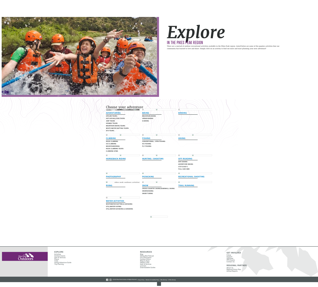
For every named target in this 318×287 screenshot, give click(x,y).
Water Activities (115, 201)
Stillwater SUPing (113, 206)
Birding (182, 113)
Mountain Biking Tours (115, 126)
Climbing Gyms (112, 151)
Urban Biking (147, 118)
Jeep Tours (110, 121)
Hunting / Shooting (153, 158)
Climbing (111, 138)
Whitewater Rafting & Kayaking (119, 204)
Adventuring (113, 113)
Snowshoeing (147, 191)
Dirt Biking (182, 162)
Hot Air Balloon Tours (115, 118)
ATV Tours (110, 131)
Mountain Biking (149, 116)
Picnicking (148, 176)
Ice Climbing (111, 144)
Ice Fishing (146, 144)
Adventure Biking (185, 164)
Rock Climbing (112, 141)
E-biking (145, 121)
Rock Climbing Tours (114, 148)
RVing (109, 185)
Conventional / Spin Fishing (153, 141)
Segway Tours (112, 123)
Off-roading (185, 158)
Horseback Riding (116, 158)
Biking (145, 113)
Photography (113, 176)
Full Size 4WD (184, 169)
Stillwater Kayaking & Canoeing (119, 209)
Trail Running (186, 185)
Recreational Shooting (191, 176)
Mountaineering (113, 146)
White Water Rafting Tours (117, 128)
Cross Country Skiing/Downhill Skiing (158, 188)
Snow (145, 185)
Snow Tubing (147, 193)
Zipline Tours (111, 116)
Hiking (181, 138)
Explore (58, 252)
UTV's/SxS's (183, 166)
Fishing (146, 138)
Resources (146, 252)
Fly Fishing (146, 146)
